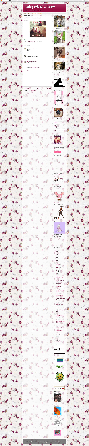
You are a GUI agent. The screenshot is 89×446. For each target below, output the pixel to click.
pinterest (55, 126)
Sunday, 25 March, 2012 (33, 61)
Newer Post (26, 88)
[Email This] (37, 41)
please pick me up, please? (60, 290)
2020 (56, 250)
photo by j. (35, 42)
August (57, 268)
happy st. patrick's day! (59, 300)
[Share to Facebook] (40, 41)
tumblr (55, 130)
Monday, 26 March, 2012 (35, 67)
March (57, 276)
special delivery (58, 309)
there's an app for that (59, 277)
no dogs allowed (58, 326)
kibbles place (56, 122)
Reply (28, 64)
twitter (55, 131)
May (56, 273)
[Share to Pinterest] (41, 41)
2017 (56, 254)
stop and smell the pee (59, 304)
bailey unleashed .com (40, 7)
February (57, 334)
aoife (27, 42)
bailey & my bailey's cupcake (59, 302)
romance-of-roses (30, 55)
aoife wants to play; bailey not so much (60, 281)
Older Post (49, 88)
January (57, 336)
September (58, 267)
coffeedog (29, 41)
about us (29, 13)
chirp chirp (57, 278)
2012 (56, 261)
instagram (55, 125)
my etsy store (56, 123)
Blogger (46, 442)
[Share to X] (39, 41)
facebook (55, 127)
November (57, 264)
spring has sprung (58, 291)
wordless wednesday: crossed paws (59, 283)
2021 (56, 248)
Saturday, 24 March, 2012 (37, 55)
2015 (56, 257)
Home (38, 88)
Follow (55, 148)
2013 (56, 260)
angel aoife (40, 13)
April (56, 274)
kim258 (62, 441)
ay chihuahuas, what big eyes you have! (60, 316)
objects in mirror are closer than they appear (60, 319)
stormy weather (58, 286)
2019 (56, 251)
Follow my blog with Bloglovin (58, 341)
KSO (27, 61)
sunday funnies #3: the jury (60, 327)
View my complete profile (58, 184)
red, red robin (58, 317)
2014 (56, 258)
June (57, 271)
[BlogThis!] (38, 41)
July (56, 270)
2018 (56, 253)
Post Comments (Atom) (32, 90)
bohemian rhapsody (59, 330)
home (25, 13)
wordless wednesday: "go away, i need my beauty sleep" (60, 307)
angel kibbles (34, 13)
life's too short (31, 42)
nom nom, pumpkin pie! (59, 295)
